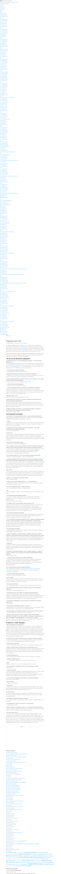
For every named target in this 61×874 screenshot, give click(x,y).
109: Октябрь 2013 (4, 171)
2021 (1, 57)
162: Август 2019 (3, 87)
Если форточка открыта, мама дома (13, 788)
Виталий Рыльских (38, 856)
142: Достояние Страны (5, 119)
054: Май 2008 (3, 254)
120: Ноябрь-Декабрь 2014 (5, 154)
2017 (1, 111)
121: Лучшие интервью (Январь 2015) (7, 151)
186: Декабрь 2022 (4, 49)
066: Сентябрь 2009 (4, 236)
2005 (1, 290)
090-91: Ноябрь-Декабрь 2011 (6, 200)
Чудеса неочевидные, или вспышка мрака (14, 801)
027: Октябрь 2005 (4, 294)
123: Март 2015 (3, 149)
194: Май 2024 (3, 34)
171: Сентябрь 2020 (4, 73)
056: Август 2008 (3, 251)
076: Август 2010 (3, 220)
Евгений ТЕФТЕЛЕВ (24, 348)
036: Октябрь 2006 (4, 280)
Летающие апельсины (10, 793)
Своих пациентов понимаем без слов (13, 809)
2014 (1, 153)
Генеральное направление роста (13, 792)
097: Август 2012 (3, 190)
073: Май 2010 (3, 224)
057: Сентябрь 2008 (4, 250)
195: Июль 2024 (3, 33)
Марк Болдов (47, 860)
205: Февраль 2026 (4, 16)
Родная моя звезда (10, 815)
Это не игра (8, 776)
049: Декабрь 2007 (4, 261)
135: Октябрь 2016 (4, 130)
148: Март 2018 (3, 109)
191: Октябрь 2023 (4, 40)
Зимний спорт (9, 765)
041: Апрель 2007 (3, 271)
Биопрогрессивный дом (11, 823)
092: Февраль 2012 (4, 197)
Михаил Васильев (20, 862)
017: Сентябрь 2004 (4, 310)
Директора (2, 9)
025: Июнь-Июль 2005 (4, 297)
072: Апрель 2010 (3, 226)
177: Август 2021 (3, 63)
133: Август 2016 (3, 133)
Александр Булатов (11, 852)
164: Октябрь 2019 (4, 84)
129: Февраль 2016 (4, 139)
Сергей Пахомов (9, 865)
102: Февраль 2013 (4, 181)
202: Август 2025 (3, 22)
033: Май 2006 (3, 284)
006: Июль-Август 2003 (4, 327)
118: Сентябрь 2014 (4, 157)
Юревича (14, 399)
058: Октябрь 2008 (4, 248)
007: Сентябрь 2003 (4, 325)
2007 (1, 260)
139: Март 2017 (3, 123)
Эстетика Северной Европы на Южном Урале (15, 778)
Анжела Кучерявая (24, 854)
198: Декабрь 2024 (4, 29)
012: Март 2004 (3, 317)
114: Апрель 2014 (3, 163)
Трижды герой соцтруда (11, 783)
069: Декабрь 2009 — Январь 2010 (7, 231)
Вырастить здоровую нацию (12, 781)
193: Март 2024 (3, 36)
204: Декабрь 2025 (4, 19)
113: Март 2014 (3, 164)
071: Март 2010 (3, 227)
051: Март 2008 (3, 257)
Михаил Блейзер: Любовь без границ (14, 771)
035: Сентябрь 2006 (4, 281)
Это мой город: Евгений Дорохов (12, 785)
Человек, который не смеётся (12, 791)
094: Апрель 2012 (3, 194)
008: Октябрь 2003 (4, 324)
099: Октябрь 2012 (4, 187)
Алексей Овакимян (43, 852)
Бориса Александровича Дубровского (14, 366)
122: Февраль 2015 (4, 150)
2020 (1, 70)
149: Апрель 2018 (3, 107)
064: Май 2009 (3, 238)
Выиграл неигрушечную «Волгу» (12, 849)
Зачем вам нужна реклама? (11, 752)
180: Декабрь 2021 (4, 59)
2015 (1, 140)
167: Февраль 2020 (4, 79)
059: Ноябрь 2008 (3, 247)
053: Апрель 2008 (3, 256)
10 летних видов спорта (11, 761)
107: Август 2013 (3, 174)
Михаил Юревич (27, 862)
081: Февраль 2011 (4, 211)
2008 (1, 244)
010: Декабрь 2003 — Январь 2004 (7, 321)
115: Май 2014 (3, 161)
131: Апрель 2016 (3, 136)
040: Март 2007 (3, 273)
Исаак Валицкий (9, 764)
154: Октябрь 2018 (4, 100)
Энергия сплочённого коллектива (13, 789)
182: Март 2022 (3, 54)
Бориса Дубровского (22, 345)
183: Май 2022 (3, 53)
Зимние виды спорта (10, 766)
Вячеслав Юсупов (16, 857)
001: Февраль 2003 (4, 334)
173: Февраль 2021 (4, 69)
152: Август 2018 (3, 103)
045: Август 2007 (3, 267)
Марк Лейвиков (10, 862)
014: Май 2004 (3, 314)
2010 (1, 214)
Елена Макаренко (9, 859)
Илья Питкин (27, 859)
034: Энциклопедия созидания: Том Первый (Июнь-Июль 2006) (13, 283)
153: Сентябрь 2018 (4, 102)
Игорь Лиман (15, 859)
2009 (1, 230)
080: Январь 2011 (3, 213)
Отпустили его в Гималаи (11, 769)
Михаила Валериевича (16, 375)
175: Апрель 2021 (3, 66)
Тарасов (8, 519)
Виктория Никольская (27, 856)
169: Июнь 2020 (3, 76)
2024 (1, 27)
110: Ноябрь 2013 (3, 170)
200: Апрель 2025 (3, 25)
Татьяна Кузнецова (16, 865)
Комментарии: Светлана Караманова (13, 779)
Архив (1, 10)
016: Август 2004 (3, 311)
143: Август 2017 (3, 117)
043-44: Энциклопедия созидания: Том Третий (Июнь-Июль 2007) (13, 268)
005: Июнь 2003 (3, 328)
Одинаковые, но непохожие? (12, 821)
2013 (1, 167)
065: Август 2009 (3, 237)
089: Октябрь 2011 (4, 201)
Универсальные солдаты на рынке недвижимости (16, 841)
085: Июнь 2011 (3, 206)
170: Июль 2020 (3, 74)
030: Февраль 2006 (4, 288)
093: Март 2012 (3, 196)
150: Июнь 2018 (3, 106)
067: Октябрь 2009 (4, 234)
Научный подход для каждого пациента (14, 803)
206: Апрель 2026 (3, 15)
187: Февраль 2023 (4, 46)
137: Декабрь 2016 (4, 127)
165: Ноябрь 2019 (3, 83)
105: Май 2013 (3, 177)
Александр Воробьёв (20, 852)
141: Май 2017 (3, 120)
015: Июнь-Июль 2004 (4, 313)
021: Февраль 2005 (4, 303)
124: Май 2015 (3, 147)
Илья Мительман (21, 859)
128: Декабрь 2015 (4, 141)
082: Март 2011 (3, 210)
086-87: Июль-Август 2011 (5, 204)
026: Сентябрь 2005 (4, 295)
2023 (1, 37)
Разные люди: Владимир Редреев (13, 759)
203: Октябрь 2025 (4, 20)
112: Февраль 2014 (4, 166)
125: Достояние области (5, 146)
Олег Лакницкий (40, 862)
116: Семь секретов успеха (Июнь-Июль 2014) (9, 160)
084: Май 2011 (3, 207)
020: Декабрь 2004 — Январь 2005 (7, 305)
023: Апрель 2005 (3, 300)
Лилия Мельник (18, 860)
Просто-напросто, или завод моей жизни (14, 768)
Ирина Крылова (10, 860)
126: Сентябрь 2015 (4, 144)
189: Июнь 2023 (3, 43)
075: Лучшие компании (5, 221)
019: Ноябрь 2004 (3, 307)
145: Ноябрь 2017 (3, 114)
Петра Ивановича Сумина (30, 568)
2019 (1, 82)
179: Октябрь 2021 (4, 60)
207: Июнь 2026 (3, 13)
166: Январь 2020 (3, 80)
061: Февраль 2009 (4, 243)
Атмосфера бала (9, 798)
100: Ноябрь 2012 (3, 186)
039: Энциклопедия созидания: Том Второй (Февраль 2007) (12, 274)
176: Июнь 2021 (3, 64)
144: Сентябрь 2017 (4, 116)
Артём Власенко (33, 854)
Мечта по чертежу (10, 826)
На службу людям (9, 758)
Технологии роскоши (10, 838)
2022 (1, 47)
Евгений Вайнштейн (26, 857)
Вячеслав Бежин (9, 857)
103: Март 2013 (3, 180)
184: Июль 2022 (3, 52)
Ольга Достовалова (49, 862)
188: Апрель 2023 (3, 44)
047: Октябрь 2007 (4, 264)
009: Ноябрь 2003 (3, 323)
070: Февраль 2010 (4, 228)
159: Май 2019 (3, 92)
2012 (1, 183)
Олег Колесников (34, 862)
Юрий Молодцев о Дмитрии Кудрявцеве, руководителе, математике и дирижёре (22, 843)
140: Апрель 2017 (3, 121)
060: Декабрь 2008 (4, 246)
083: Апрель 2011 (3, 208)
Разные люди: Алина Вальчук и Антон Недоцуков (16, 782)
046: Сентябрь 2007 (4, 265)
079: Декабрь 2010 (4, 216)
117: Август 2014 (3, 159)
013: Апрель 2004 (3, 315)
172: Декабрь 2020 (4, 72)
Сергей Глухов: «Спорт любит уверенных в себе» (16, 762)
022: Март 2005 (3, 301)
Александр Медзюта (31, 852)
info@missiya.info (12, 871)
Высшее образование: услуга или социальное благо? (17, 754)
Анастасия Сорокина (9, 854)
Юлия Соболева (26, 865)
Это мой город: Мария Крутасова (13, 786)
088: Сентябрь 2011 (4, 203)
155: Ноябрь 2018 (3, 99)
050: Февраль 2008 (4, 258)
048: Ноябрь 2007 (3, 263)
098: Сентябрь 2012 (4, 188)
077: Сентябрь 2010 (4, 218)
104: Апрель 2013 (3, 179)
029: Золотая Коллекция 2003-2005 (7, 291)
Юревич (28, 519)
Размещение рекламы (4, 3)
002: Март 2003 (3, 333)
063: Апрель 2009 (3, 240)
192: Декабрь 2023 (4, 39)
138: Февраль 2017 (4, 124)
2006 (1, 275)
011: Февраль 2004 (4, 318)
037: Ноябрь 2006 (3, 278)
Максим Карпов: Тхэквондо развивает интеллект (16, 756)
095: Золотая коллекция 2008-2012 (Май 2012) (9, 193)
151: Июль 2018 (3, 104)
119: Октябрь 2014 (4, 156)
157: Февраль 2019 (4, 94)
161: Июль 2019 (3, 89)
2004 (1, 304)
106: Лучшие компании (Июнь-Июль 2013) (8, 176)
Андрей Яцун (15, 854)
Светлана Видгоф (23, 864)
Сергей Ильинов (49, 864)
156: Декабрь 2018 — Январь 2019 (7, 97)
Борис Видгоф (41, 854)
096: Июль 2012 (3, 191)
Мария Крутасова (28, 860)
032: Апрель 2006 (3, 285)
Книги (1, 6)
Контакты (2, 5)
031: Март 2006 (3, 287)
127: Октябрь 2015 (4, 143)
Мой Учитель (9, 846)
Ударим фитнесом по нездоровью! (13, 773)
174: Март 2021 (3, 67)
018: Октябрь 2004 (4, 308)
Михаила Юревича (32, 378)
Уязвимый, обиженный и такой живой (14, 806)
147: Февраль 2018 (4, 110)
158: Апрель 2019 (3, 93)
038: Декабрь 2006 (4, 277)
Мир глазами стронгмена (11, 772)
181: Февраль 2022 (4, 56)
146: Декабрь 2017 (4, 113)
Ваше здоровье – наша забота (12, 829)
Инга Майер (32, 859)
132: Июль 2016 (3, 134)
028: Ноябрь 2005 (3, 293)
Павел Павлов (16, 864)
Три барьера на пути (10, 835)
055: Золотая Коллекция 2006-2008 (7, 253)
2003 (1, 320)
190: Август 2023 (3, 42)
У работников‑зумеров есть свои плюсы (14, 832)
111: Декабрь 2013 (4, 169)
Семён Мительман (35, 864)
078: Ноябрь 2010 (3, 217)
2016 (1, 126)
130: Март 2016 (3, 137)
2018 (1, 96)
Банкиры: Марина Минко (11, 755)
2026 (1, 12)
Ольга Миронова (10, 864)
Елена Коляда (47, 857)
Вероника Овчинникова (13, 856)
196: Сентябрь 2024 (4, 32)
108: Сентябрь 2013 (4, 173)
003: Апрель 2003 (3, 331)
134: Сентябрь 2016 (4, 131)
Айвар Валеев (10, 343)
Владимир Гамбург (49, 856)
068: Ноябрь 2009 (3, 233)
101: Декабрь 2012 (4, 184)
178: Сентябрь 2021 (4, 62)
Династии (8, 812)
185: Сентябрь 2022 (4, 50)
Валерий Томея (49, 854)
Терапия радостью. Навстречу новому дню (15, 795)
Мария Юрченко (37, 860)
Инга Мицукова (37, 859)
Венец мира (8, 775)
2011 (1, 198)
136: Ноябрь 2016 (3, 129)
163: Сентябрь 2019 (4, 86)
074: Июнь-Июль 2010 (4, 223)
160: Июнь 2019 (3, 90)
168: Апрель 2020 (3, 77)
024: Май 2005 (3, 298)
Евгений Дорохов (38, 857)
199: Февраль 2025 (4, 26)
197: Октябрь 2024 (4, 30)
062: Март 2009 (3, 241)
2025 (1, 17)
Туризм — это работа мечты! (12, 818)
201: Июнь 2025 (3, 23)
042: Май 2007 (3, 270)
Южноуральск (3, 7)
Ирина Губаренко (44, 859)
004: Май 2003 (3, 330)
